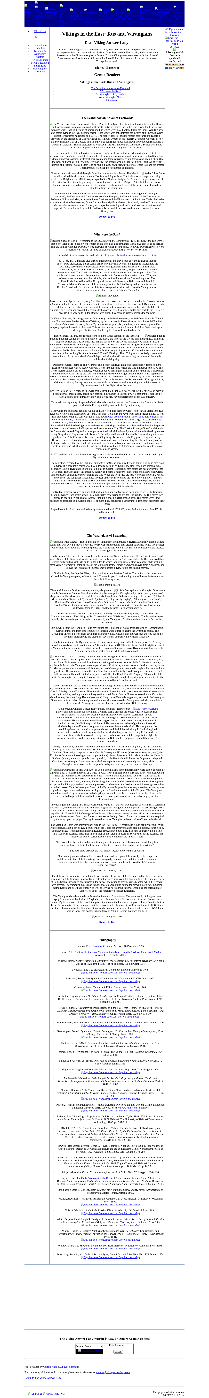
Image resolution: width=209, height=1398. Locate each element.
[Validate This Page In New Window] (35, 1393)
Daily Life (40, 48)
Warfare (40, 56)
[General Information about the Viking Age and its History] (52, 23)
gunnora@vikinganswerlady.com (113, 1372)
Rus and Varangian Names (110, 97)
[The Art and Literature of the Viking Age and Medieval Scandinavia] (119, 21)
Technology (40, 51)
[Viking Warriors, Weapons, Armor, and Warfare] (105, 21)
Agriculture (40, 54)
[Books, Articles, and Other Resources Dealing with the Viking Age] (164, 23)
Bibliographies (40, 68)
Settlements (40, 65)
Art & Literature (40, 59)
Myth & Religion (40, 62)
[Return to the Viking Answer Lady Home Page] (40, 24)
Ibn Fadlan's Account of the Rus (93, 1178)
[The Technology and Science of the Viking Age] (77, 21)
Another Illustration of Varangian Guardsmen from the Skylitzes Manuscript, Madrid (118, 952)
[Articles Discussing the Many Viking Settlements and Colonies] (147, 24)
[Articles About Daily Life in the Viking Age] (65, 25)
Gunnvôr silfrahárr (68, 1366)
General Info (40, 45)
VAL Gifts (40, 71)
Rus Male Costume (102, 946)
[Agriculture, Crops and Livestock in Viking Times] (91, 21)
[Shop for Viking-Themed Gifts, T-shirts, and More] (179, 24)
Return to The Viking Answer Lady (42, 1377)
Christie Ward (50, 1366)
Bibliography (110, 100)
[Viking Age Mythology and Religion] (133, 21)
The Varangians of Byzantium (110, 94)
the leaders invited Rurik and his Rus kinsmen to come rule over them (121, 255)
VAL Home (40, 31)
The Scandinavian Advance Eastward (110, 88)
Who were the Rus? (110, 91)
